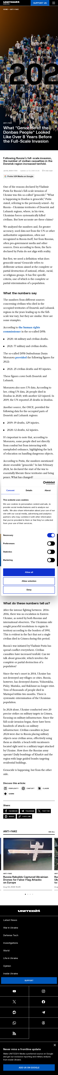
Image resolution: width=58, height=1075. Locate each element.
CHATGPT (31, 788)
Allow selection (29, 581)
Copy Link (26, 816)
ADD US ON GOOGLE (29, 1067)
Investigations (10, 942)
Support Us (40, 2)
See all (51, 832)
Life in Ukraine (10, 958)
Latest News (10, 920)
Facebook (13, 811)
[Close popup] (55, 1045)
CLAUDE (46, 788)
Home (5, 9)
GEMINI (11, 794)
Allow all (29, 572)
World (6, 950)
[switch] (51, 543)
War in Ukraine (10, 927)
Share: (6, 805)
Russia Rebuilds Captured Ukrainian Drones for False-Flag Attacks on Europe (25, 879)
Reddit (12, 816)
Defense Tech (10, 935)
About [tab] (48, 490)
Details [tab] (29, 490)
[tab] (25, 894)
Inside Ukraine (10, 973)
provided (21, 357)
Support (29, 980)
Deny (29, 590)
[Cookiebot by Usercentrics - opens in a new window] (43, 483)
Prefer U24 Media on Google (20, 176)
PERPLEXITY (13, 788)
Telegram (29, 811)
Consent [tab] (10, 490)
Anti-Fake (14, 9)
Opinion (7, 965)
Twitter (46, 811)
